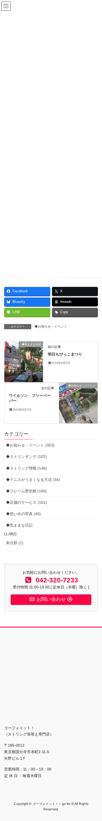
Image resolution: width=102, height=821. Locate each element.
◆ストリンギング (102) (26, 456)
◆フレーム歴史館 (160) (26, 491)
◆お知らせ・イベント (51, 326)
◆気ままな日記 (19, 525)
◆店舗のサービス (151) (26, 502)
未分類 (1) (14, 543)
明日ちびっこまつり (65, 354)
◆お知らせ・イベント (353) (30, 445)
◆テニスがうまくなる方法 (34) (33, 479)
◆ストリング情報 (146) (26, 468)
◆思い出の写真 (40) (23, 514)
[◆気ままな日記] (23, 361)
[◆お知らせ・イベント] (78, 402)
